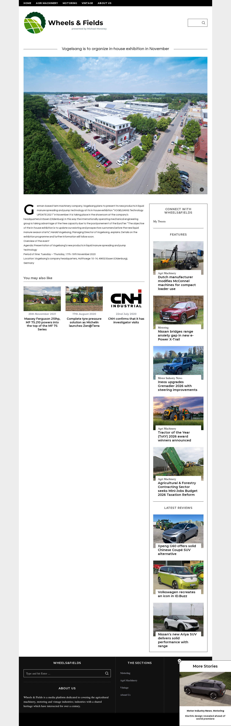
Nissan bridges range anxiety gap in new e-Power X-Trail (176, 335)
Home (27, 3)
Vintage (87, 3)
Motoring (70, 3)
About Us (105, 3)
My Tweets (159, 221)
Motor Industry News (170, 378)
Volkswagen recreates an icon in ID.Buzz (176, 594)
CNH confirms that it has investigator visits (126, 320)
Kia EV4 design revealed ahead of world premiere (205, 717)
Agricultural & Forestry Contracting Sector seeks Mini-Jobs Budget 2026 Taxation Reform (178, 489)
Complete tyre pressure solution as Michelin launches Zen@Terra (84, 322)
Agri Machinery (47, 3)
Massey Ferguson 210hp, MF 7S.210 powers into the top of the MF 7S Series (42, 324)
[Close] (179, 660)
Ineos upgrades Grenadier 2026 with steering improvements (177, 386)
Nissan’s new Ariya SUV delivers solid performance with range (177, 640)
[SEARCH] (203, 23)
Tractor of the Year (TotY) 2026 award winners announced (174, 436)
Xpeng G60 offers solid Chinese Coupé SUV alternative (177, 550)
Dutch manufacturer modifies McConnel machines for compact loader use (177, 283)
